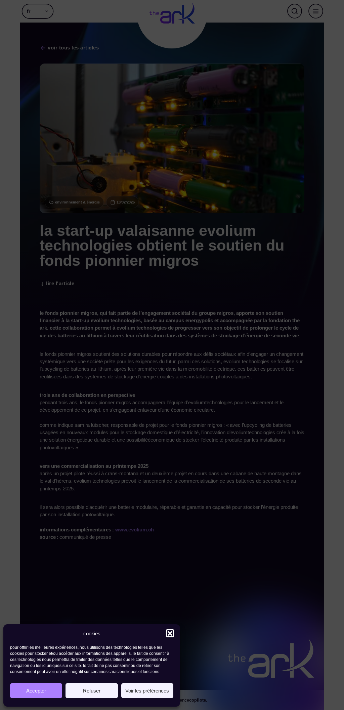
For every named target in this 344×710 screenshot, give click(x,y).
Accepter (36, 691)
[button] (170, 633)
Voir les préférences (147, 691)
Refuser (91, 691)
